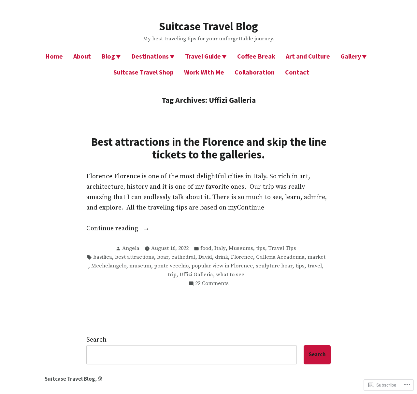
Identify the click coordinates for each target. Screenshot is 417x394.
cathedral (183, 257)
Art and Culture (308, 56)
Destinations (150, 56)
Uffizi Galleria (196, 274)
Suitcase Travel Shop (143, 72)
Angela (130, 248)
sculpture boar (274, 266)
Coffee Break (256, 56)
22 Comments (212, 284)
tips (260, 248)
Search (96, 340)
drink (221, 257)
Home (54, 56)
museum (140, 266)
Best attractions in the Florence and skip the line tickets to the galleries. (208, 148)
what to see (230, 274)
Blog (108, 56)
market (316, 257)
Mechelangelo (108, 266)
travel (315, 266)
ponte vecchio (171, 266)
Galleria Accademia (280, 257)
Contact (297, 72)
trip (172, 274)
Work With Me (204, 72)
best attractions (134, 257)
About (82, 56)
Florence (242, 257)
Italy (220, 248)
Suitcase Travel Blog (208, 26)
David (205, 257)
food (205, 248)
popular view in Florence (222, 266)
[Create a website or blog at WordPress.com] (100, 378)
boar (162, 257)
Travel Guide (203, 56)
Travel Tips (282, 248)
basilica (102, 257)
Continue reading (113, 229)
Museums (241, 248)
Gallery (350, 56)
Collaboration (255, 72)
